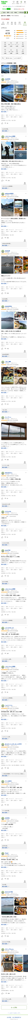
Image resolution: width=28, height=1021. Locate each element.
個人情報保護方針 (16, 1017)
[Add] (25, 16)
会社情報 (9, 1017)
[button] (5, 69)
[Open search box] (3, 58)
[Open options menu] (26, 79)
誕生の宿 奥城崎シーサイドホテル (10, 15)
